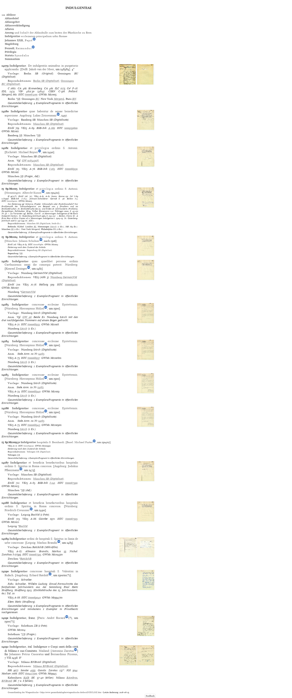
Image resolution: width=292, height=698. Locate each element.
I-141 (52, 483)
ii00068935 (34, 324)
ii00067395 (35, 554)
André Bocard (56, 618)
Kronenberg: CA (38, 88)
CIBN (51, 91)
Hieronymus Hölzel (31, 308)
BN (74, 99)
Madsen (6, 673)
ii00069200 (71, 284)
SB (18, 99)
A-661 (51, 128)
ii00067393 (71, 518)
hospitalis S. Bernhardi (42, 442)
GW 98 (26, 317)
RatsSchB (25, 558)
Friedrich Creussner (17, 510)
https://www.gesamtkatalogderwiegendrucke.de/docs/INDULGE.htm (70, 692)
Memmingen (13, 192)
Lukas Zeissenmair (45, 115)
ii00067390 (71, 483)
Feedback (150, 695)
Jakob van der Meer (41, 69)
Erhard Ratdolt (38, 575)
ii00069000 (12, 201)
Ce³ (69, 88)
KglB (26, 677)
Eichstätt (11, 152)
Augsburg (25, 115)
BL (35, 226)
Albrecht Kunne (32, 192)
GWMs (43, 94)
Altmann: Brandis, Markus (43, 551)
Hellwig (43, 284)
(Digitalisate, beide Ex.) (44, 223)
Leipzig (30, 542)
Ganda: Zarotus (48, 670)
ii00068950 (71, 169)
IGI (69, 670)
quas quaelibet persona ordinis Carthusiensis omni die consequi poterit (41, 262)
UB (18, 454)
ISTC (21, 94)
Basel (70, 442)
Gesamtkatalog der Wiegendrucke (23, 692)
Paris (41, 618)
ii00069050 (28, 445)
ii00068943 (34, 425)
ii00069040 (34, 597)
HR (10, 670)
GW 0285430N (30, 160)
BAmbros (72, 677)
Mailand (44, 651)
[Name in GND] (34, 40)
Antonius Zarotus (63, 651)
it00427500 (31, 673)
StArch (53, 226)
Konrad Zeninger (16, 268)
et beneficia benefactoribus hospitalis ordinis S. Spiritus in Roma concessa (41, 464)
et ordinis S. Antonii (44, 148)
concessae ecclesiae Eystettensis (44, 304)
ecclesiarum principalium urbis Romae (36, 36)
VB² (20, 91)
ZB (23, 634)
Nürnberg (71, 264)
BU (37, 99)
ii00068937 (34, 358)
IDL (4, 91)
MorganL (59, 99)
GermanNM (28, 292)
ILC (57, 88)
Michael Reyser (28, 152)
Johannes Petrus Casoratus (27, 654)
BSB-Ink (42, 128)
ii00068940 (34, 391)
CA (19, 88)
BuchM (23, 526)
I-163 (52, 169)
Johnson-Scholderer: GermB (43, 198)
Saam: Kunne (58, 196)
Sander (25, 670)
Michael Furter (83, 442)
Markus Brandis (47, 542)
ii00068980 (38, 244)
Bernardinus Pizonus (64, 654)
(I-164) (24, 198)
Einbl (11, 128)
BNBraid (7, 681)
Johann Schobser (29, 241)
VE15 (24, 128)
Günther (43, 518)
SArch (23, 328)
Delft (24, 69)
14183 (41, 353)
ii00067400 (31, 94)
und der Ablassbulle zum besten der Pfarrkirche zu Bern (48, 32)
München (11, 241)
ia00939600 (70, 128)
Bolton (70, 198)
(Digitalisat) (46, 81)
